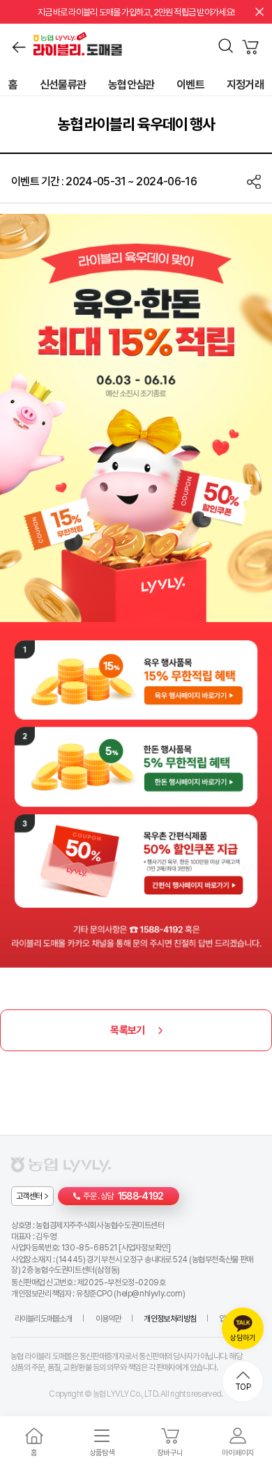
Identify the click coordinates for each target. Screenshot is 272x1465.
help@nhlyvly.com (149, 1294)
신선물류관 (63, 85)
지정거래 (245, 85)
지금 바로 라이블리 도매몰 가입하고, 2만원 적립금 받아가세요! (136, 12)
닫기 (259, 11)
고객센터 (29, 1196)
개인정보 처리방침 (169, 1319)
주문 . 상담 (123, 1196)
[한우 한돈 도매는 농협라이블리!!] (181, 45)
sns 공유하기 (254, 182)
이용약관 (108, 1319)
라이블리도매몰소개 (43, 1319)
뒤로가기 (19, 47)
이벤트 (190, 85)
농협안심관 (131, 85)
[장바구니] (250, 47)
